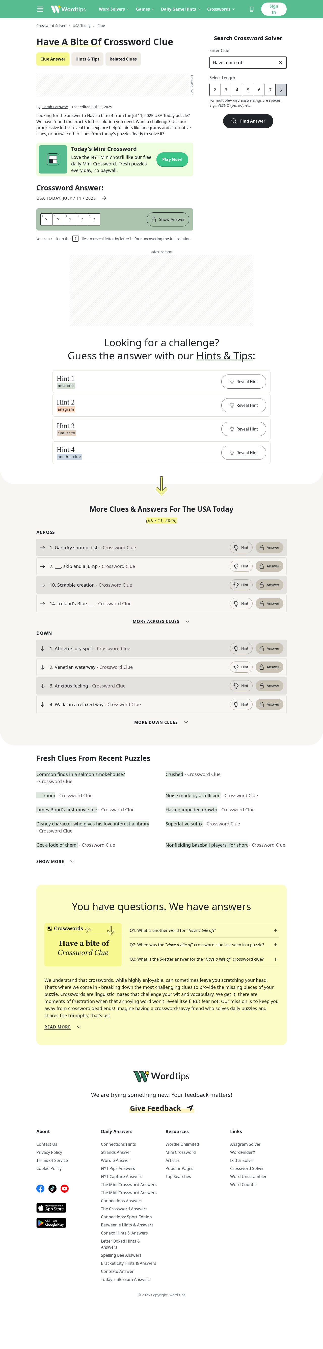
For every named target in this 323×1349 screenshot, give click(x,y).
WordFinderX (242, 1152)
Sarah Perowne (55, 106)
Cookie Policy (49, 1168)
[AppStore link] (64, 1208)
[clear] (281, 63)
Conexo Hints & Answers (124, 1233)
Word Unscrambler (248, 1176)
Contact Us (46, 1144)
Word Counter (243, 1184)
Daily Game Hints (178, 9)
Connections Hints (118, 1144)
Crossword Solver (51, 25)
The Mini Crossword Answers (129, 1184)
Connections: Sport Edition (126, 1217)
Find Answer (252, 121)
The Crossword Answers (124, 1209)
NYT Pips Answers (118, 1168)
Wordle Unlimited (182, 1144)
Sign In (274, 9)
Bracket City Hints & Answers (128, 1263)
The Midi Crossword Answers (129, 1192)
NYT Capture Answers (121, 1176)
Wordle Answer (115, 1160)
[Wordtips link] (68, 9)
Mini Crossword (181, 1152)
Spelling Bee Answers (121, 1255)
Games (143, 9)
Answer (273, 547)
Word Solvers (112, 9)
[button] (161, 381)
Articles (173, 1160)
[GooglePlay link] (64, 1223)
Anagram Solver (245, 1144)
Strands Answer (116, 1152)
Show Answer (172, 219)
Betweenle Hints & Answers (127, 1225)
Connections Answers (121, 1200)
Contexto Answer (117, 1271)
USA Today (81, 25)
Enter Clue (219, 50)
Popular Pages (179, 1168)
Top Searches (178, 1176)
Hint (244, 547)
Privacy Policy (49, 1152)
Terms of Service (52, 1160)
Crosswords (218, 9)
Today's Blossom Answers (125, 1279)
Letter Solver (242, 1160)
